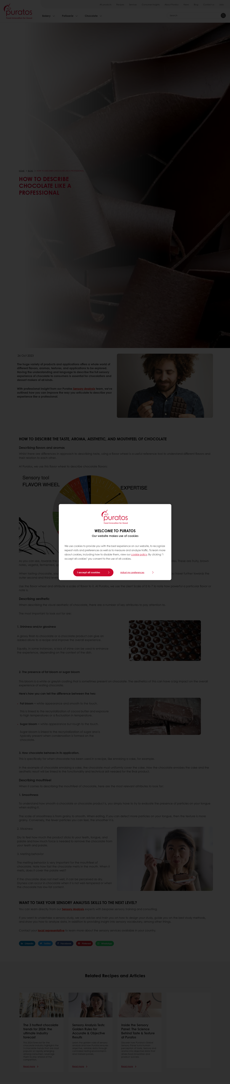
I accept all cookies (88, 572)
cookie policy (139, 554)
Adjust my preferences (132, 572)
